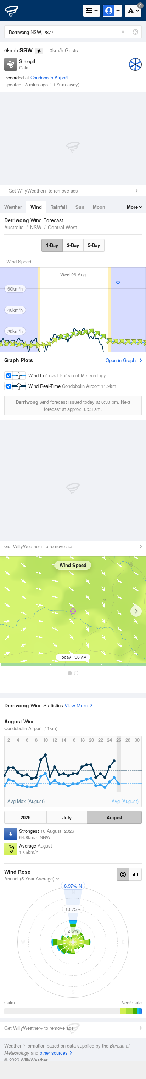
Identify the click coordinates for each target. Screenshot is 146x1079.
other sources (54, 1052)
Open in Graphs (122, 360)
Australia (14, 227)
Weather (13, 206)
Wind (36, 206)
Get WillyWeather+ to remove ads (43, 190)
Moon (99, 206)
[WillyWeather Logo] (16, 10)
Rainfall (58, 206)
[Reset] (123, 32)
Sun (79, 206)
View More (76, 705)
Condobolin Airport (49, 77)
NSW (35, 227)
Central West (62, 227)
